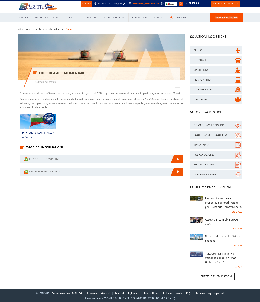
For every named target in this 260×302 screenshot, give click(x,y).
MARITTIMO (201, 69)
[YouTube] (193, 3)
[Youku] (206, 3)
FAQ (188, 293)
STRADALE (200, 60)
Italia (172, 3)
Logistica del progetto (210, 135)
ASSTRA (23, 17)
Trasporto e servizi (48, 17)
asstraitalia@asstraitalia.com (146, 4)
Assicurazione (204, 154)
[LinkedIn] (186, 3)
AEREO (198, 50)
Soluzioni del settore (82, 17)
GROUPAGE (201, 99)
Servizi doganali (205, 164)
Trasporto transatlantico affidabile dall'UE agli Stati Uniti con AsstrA (220, 258)
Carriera (180, 17)
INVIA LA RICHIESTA (226, 17)
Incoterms (92, 293)
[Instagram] (197, 3)
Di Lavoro (86, 4)
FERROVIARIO (202, 79)
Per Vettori (140, 17)
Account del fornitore (226, 4)
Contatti (160, 17)
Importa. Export (205, 174)
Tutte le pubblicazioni (216, 276)
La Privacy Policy (150, 293)
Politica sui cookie (172, 293)
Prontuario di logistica (126, 293)
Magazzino (201, 144)
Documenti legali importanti (210, 293)
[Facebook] (190, 3)
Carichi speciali (114, 17)
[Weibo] (201, 3)
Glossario (106, 293)
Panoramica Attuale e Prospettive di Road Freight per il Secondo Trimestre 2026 (223, 203)
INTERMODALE (203, 89)
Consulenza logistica (209, 125)
